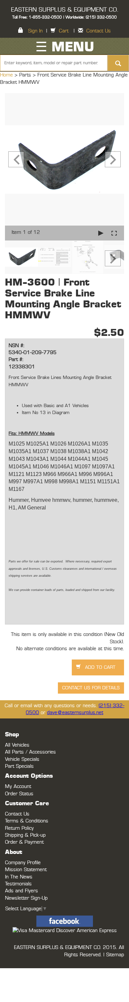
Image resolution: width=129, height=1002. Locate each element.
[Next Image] (113, 159)
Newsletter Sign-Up (26, 898)
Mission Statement (26, 869)
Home (7, 75)
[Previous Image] (16, 159)
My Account (18, 786)
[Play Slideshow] (101, 233)
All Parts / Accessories (30, 752)
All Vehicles (17, 745)
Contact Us (98, 30)
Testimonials (18, 883)
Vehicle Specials (22, 759)
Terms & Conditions (26, 820)
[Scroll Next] (113, 258)
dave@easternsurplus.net (75, 712)
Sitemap (115, 954)
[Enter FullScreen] (114, 233)
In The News (18, 876)
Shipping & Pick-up (25, 835)
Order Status (19, 793)
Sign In (35, 30)
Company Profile (23, 862)
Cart (63, 30)
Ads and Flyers (21, 890)
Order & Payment (24, 842)
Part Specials (19, 766)
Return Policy (19, 828)
